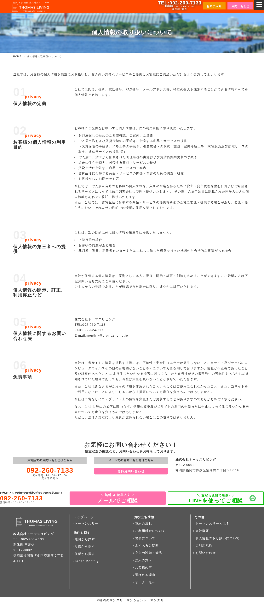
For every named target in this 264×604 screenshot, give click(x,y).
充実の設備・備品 (148, 553)
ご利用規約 (203, 545)
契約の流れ (143, 523)
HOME (17, 56)
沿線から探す (85, 546)
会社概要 (202, 530)
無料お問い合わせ (131, 471)
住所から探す (85, 553)
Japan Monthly (87, 561)
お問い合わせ (205, 553)
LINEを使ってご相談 (216, 500)
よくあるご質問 (147, 545)
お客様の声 (143, 567)
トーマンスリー (86, 523)
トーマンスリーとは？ (212, 523)
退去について (145, 538)
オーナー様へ (145, 582)
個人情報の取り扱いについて (217, 538)
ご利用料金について (150, 530)
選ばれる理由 (145, 575)
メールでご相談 (117, 500)
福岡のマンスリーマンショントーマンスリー (133, 600)
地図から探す (85, 539)
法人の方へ (143, 560)
